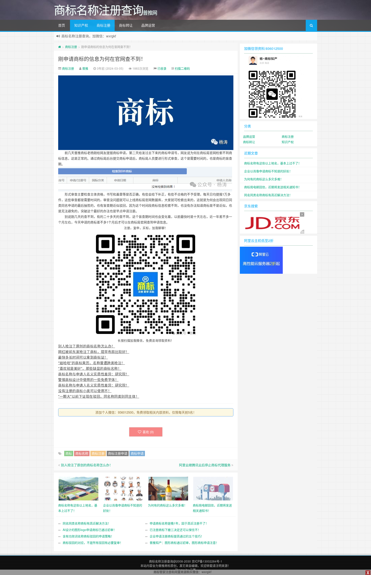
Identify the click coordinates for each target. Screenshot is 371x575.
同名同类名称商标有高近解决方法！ (87, 523)
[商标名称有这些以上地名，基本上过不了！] (78, 488)
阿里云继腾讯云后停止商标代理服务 (205, 465)
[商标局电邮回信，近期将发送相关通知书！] (213, 488)
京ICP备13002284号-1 (207, 561)
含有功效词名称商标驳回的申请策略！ (88, 536)
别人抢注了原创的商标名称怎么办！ (87, 465)
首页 (61, 25)
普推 (85, 68)
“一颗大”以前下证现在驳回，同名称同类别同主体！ (98, 396)
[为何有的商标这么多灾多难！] (168, 488)
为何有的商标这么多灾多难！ (263, 179)
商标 (68, 453)
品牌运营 (148, 25)
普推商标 (164, 565)
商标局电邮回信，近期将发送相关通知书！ (272, 187)
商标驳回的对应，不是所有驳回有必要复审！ (93, 542)
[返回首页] (59, 46)
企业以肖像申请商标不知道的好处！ (268, 171)
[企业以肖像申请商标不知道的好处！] (123, 488)
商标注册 (103, 25)
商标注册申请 (117, 453)
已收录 (161, 68)
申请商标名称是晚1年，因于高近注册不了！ (179, 523)
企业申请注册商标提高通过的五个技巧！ (177, 536)
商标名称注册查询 (161, 561)
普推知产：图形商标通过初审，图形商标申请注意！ (184, 542)
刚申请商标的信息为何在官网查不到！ (102, 58)
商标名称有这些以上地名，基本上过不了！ (272, 163)
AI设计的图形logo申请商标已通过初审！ (89, 530)
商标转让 (126, 25)
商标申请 (137, 453)
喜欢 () (148, 432)
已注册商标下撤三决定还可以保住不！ (175, 530)
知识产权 (81, 25)
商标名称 (81, 453)
